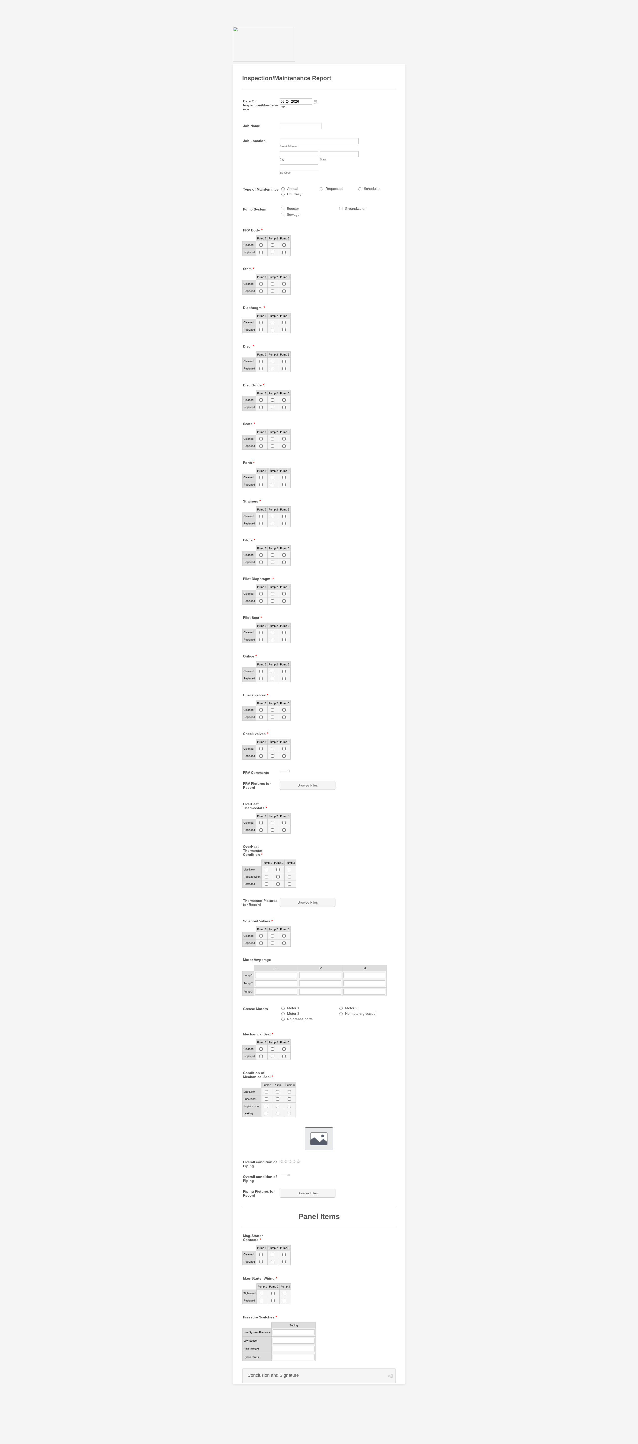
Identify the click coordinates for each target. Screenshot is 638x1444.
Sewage (293, 215)
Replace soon (251, 1106)
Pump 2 (273, 238)
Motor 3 (293, 1013)
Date (282, 106)
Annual (292, 189)
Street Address (289, 146)
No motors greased (360, 1013)
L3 (364, 967)
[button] (316, 102)
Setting (294, 1325)
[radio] (282, 1161)
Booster (293, 209)
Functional (249, 1098)
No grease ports (300, 1019)
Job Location (254, 141)
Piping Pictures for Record (259, 1193)
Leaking (248, 1113)
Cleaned (248, 244)
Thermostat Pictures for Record (260, 903)
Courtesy (294, 194)
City (282, 159)
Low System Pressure (256, 1332)
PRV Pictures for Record (257, 786)
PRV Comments (256, 773)
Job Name (251, 126)
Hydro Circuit (251, 1357)
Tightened (249, 1293)
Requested (334, 189)
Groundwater (355, 209)
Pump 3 (284, 238)
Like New (249, 869)
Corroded (249, 883)
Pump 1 (261, 238)
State (323, 159)
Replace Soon (251, 876)
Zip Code (285, 172)
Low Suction (250, 1340)
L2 (320, 967)
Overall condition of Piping (260, 1164)
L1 (276, 967)
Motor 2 (351, 1008)
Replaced (249, 252)
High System (251, 1348)
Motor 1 (293, 1008)
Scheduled (372, 189)
